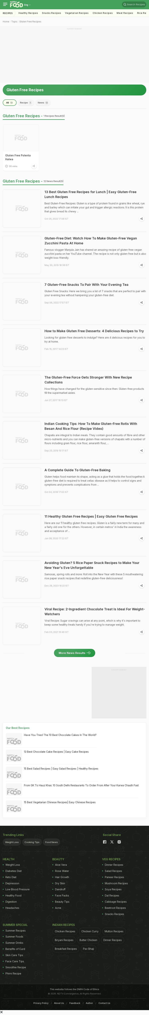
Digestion (11, 901)
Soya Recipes (113, 889)
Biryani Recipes (64, 940)
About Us (59, 1003)
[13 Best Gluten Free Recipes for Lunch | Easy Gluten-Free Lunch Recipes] (22, 208)
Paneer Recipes (114, 877)
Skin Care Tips (14, 955)
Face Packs (62, 895)
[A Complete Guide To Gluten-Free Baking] (22, 487)
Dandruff (60, 889)
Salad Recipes (113, 870)
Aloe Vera (61, 864)
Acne (58, 907)
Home (6, 21)
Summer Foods (14, 936)
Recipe (25, 102)
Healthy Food (13, 895)
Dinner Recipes (114, 864)
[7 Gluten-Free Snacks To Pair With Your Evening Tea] (22, 301)
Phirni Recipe (13, 973)
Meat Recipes (125, 13)
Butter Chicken (88, 940)
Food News (51, 842)
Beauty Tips (62, 901)
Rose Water (62, 870)
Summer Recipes (15, 930)
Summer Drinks (14, 942)
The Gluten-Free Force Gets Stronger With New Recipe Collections (88, 379)
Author (89, 1003)
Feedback (74, 1003)
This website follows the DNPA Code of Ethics (74, 989)
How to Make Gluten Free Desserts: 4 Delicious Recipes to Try (94, 331)
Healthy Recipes (28, 13)
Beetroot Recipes (115, 907)
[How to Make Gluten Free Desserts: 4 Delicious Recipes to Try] (22, 348)
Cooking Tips (32, 842)
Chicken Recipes (103, 13)
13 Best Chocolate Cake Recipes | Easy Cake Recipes (56, 751)
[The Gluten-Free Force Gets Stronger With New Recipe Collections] (22, 394)
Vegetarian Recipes (77, 13)
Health (8, 859)
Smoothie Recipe (15, 967)
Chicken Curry (89, 931)
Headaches (12, 907)
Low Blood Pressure (17, 889)
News (43, 102)
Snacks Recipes (51, 13)
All (9, 102)
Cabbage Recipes (116, 901)
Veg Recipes (111, 859)
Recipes (8, 13)
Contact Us (104, 1003)
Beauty (58, 859)
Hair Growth (62, 877)
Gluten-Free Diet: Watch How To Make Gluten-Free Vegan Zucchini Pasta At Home (91, 240)
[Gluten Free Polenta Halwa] (21, 137)
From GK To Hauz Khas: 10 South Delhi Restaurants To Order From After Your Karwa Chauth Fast (81, 785)
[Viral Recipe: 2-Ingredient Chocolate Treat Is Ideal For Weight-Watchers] (22, 626)
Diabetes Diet (13, 870)
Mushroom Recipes (116, 883)
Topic (14, 21)
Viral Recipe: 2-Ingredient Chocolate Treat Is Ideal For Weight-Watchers (95, 611)
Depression (12, 883)
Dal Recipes (112, 895)
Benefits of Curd (15, 948)
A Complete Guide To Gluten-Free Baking (77, 470)
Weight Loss (12, 842)
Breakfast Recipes (66, 948)
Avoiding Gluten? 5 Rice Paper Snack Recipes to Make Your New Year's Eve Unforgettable (92, 565)
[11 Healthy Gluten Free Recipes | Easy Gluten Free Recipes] (22, 533)
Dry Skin (60, 883)
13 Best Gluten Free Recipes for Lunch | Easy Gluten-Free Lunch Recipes (90, 194)
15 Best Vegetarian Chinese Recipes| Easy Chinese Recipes (60, 802)
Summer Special (15, 925)
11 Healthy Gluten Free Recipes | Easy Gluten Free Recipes (91, 516)
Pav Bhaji (88, 948)
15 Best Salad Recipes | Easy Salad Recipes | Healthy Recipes (61, 768)
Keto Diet (10, 877)
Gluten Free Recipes (30, 21)
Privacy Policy (41, 1003)
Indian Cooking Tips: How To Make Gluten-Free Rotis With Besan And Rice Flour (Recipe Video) (91, 426)
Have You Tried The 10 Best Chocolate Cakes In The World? (60, 734)
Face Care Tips (14, 961)
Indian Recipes (63, 925)
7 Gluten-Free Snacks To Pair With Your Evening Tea (86, 285)
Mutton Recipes (114, 931)
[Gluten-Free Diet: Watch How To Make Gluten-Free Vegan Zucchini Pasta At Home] (22, 255)
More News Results (72, 653)
